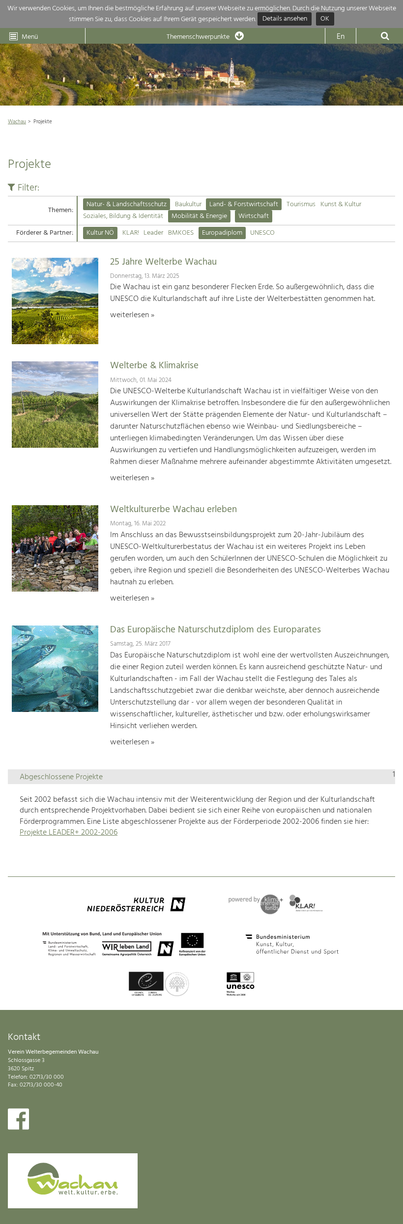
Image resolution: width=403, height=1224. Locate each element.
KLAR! (130, 233)
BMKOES (181, 233)
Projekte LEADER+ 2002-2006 (68, 832)
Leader (153, 233)
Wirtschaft (253, 216)
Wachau (17, 121)
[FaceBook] (18, 1121)
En (341, 36)
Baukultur (188, 204)
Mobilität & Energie (199, 216)
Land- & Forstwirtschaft (243, 204)
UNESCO (262, 233)
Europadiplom (222, 233)
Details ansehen (284, 19)
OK (324, 19)
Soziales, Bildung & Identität (123, 216)
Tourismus (301, 204)
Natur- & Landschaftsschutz (126, 204)
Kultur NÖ (100, 233)
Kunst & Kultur (340, 204)
